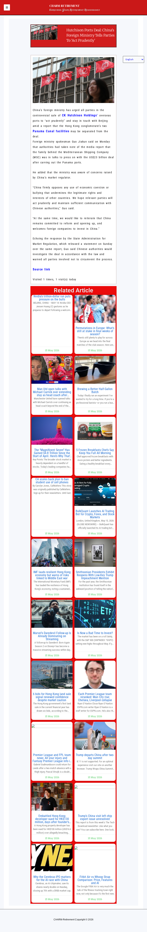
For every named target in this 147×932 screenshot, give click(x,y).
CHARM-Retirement (64, 6)
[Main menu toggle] (7, 7)
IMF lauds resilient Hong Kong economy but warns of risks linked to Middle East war (52, 575)
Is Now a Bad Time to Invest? (95, 633)
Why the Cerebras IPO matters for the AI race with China (52, 878)
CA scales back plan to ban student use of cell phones (52, 480)
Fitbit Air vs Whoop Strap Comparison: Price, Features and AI (95, 880)
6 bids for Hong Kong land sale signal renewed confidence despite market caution (52, 697)
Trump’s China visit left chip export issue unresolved (95, 817)
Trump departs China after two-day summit (95, 756)
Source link (41, 269)
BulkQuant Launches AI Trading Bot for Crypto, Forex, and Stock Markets (95, 514)
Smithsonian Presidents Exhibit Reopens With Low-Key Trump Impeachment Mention (95, 575)
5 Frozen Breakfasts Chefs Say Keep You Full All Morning (95, 451)
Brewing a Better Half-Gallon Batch (95, 390)
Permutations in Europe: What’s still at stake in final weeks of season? (95, 331)
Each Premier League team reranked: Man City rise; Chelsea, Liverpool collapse (95, 697)
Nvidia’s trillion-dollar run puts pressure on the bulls (51, 297)
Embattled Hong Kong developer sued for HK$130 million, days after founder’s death (52, 820)
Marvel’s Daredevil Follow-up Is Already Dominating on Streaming (52, 636)
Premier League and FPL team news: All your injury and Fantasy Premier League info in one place (52, 759)
